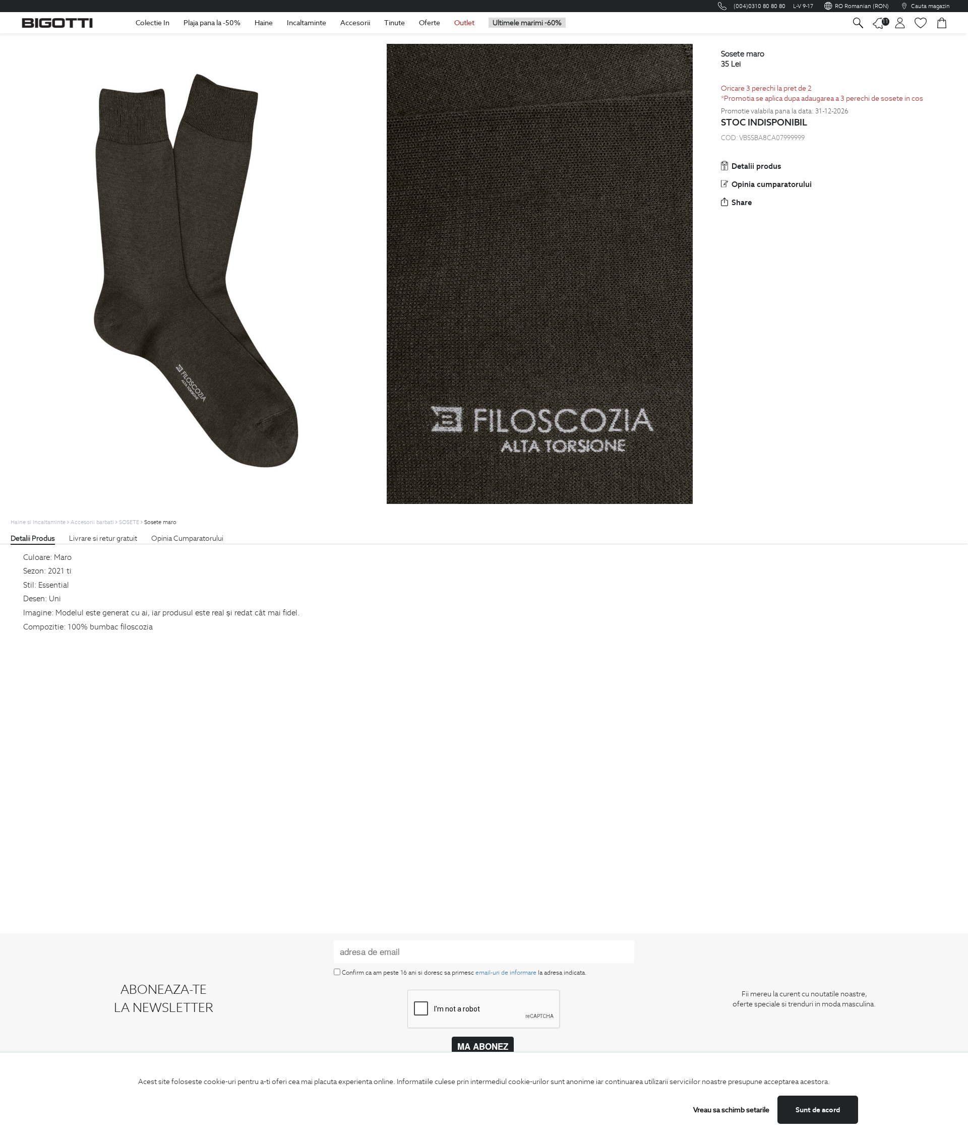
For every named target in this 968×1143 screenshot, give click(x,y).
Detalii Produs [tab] (33, 538)
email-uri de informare (505, 972)
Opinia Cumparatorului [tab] (187, 538)
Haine (264, 22)
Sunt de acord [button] (818, 1109)
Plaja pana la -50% (212, 22)
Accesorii (355, 22)
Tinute (394, 22)
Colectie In (152, 22)
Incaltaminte (306, 22)
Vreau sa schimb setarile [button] (731, 1109)
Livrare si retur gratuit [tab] (103, 538)
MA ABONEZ (482, 1046)
